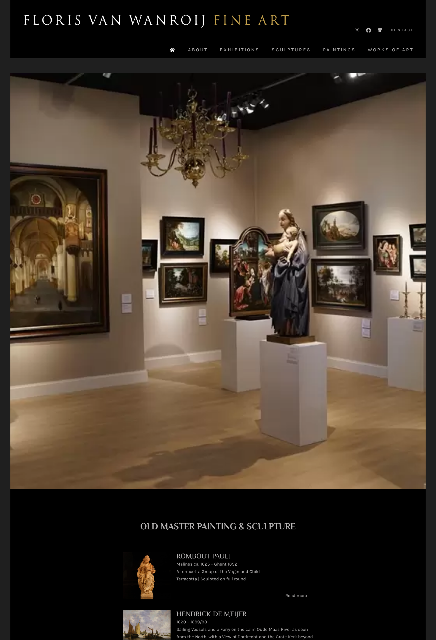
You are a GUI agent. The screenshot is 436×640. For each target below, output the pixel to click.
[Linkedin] (380, 30)
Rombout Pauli (203, 556)
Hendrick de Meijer (211, 614)
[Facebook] (368, 30)
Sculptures (291, 49)
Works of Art (391, 49)
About (198, 49)
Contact (402, 30)
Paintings (339, 49)
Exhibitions (240, 49)
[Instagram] (357, 30)
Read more (296, 595)
